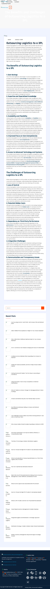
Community (9, 2)
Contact (16, 2)
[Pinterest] (40, 572)
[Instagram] (27, 577)
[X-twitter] (44, 572)
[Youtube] (36, 572)
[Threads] (31, 577)
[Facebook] (27, 572)
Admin (9, 39)
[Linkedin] (36, 577)
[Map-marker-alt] (44, 577)
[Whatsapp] (40, 577)
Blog (3, 2)
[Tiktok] (31, 572)
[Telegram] (27, 582)
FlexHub (20, 280)
